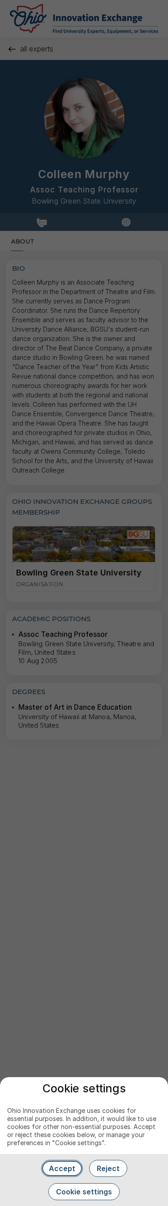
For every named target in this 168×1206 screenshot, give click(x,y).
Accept (62, 1168)
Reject (108, 1168)
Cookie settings (84, 1191)
